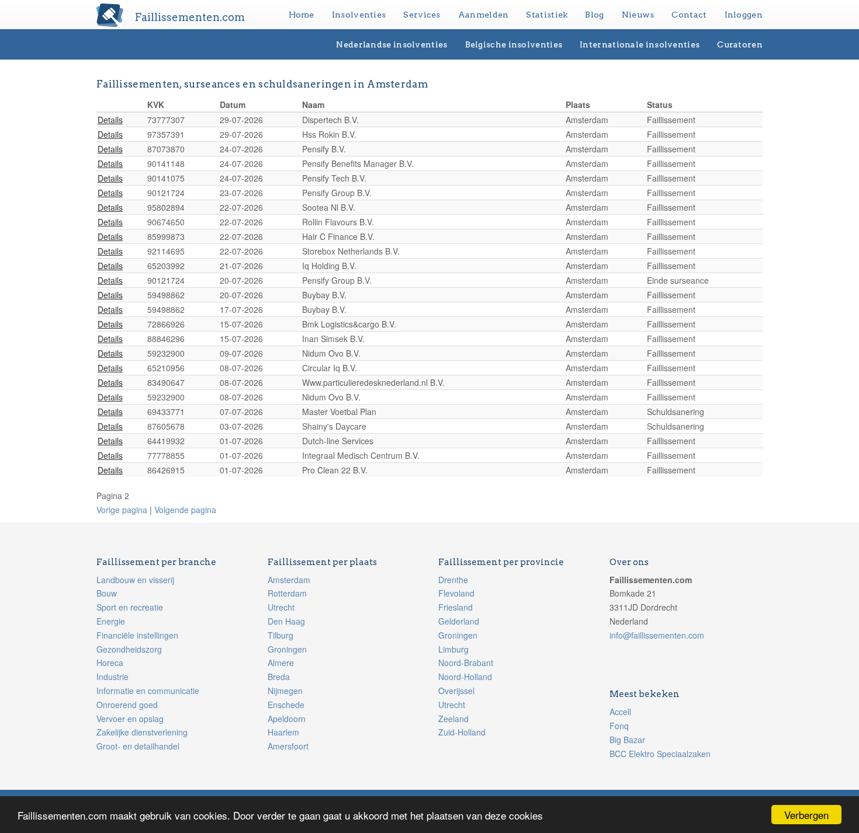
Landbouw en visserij (135, 579)
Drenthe (453, 579)
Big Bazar (627, 739)
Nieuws (638, 14)
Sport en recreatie (129, 607)
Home (301, 14)
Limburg (453, 649)
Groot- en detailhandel (137, 746)
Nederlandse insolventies (391, 44)
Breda (279, 676)
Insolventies (359, 14)
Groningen (287, 649)
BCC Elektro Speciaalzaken (660, 753)
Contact (688, 14)
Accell (620, 711)
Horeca (109, 662)
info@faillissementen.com (656, 635)
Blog (594, 14)
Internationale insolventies (639, 44)
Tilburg (280, 635)
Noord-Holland (465, 676)
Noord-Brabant (465, 662)
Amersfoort (288, 746)
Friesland (455, 607)
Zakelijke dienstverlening (142, 732)
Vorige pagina (121, 509)
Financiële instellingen (137, 635)
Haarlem (283, 732)
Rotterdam (287, 593)
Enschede (286, 704)
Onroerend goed (127, 704)
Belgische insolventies (514, 44)
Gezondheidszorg (129, 649)
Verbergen (806, 814)
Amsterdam (289, 579)
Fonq (619, 725)
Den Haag (286, 621)
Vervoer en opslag (130, 718)
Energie (110, 621)
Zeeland (453, 718)
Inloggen (744, 14)
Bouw (106, 593)
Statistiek (546, 14)
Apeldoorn (287, 718)
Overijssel (456, 690)
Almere (281, 662)
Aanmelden (483, 14)
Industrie (112, 676)
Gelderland (458, 621)
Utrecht (281, 607)
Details (110, 120)
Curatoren (740, 44)
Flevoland (456, 593)
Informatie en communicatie (147, 690)
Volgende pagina (185, 509)
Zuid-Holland (462, 732)
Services (421, 14)
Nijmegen (285, 690)
